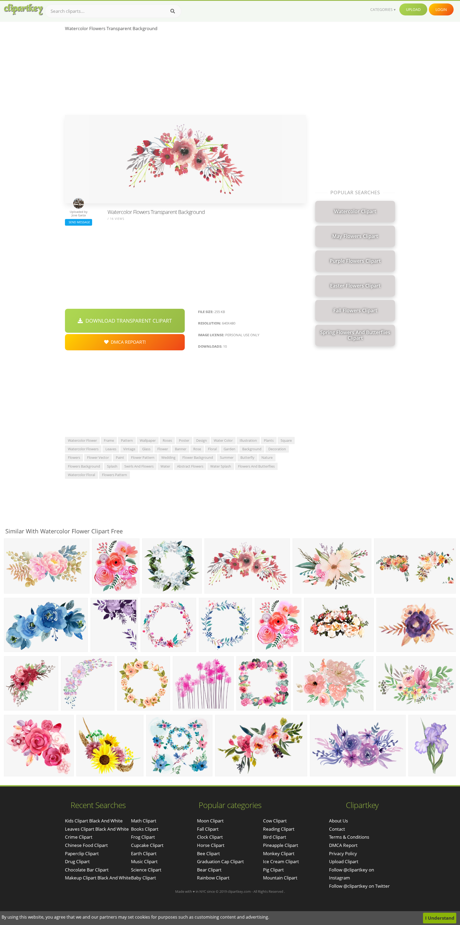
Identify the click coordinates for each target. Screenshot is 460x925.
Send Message (78, 222)
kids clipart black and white (94, 821)
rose (197, 449)
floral (212, 449)
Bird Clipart (274, 837)
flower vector (98, 457)
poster (184, 440)
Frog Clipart (143, 837)
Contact (337, 829)
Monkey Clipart (278, 853)
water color (223, 440)
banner (180, 449)
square (286, 440)
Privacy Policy (343, 853)
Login (441, 9)
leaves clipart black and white (97, 829)
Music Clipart (144, 861)
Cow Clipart (275, 821)
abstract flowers (190, 466)
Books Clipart (144, 829)
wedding (168, 457)
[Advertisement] (185, 75)
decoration (277, 449)
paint (120, 457)
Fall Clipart (208, 829)
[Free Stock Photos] (23, 9)
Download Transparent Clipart (127, 320)
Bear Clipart (209, 870)
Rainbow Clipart (213, 878)
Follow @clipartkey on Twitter (359, 886)
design (201, 440)
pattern (127, 440)
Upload (413, 9)
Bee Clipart (208, 853)
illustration (248, 440)
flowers (74, 457)
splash (112, 466)
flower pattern (142, 457)
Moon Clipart (210, 821)
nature (267, 457)
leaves (110, 449)
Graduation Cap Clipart (220, 861)
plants (269, 440)
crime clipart (78, 837)
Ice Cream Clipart (281, 861)
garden (229, 449)
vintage (129, 449)
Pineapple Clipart (280, 845)
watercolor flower (82, 440)
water (165, 466)
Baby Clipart (143, 878)
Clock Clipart (210, 837)
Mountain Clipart (280, 878)
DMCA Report (343, 845)
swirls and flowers (139, 466)
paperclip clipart (82, 853)
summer (226, 457)
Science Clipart (146, 870)
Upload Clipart (343, 861)
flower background (197, 457)
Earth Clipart (144, 853)
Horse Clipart (210, 845)
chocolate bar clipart (87, 870)
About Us (338, 821)
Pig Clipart (273, 870)
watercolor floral (81, 474)
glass (146, 449)
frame (109, 440)
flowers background (84, 466)
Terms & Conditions (349, 837)
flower (162, 449)
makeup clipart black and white (98, 878)
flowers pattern (114, 474)
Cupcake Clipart (147, 845)
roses (167, 440)
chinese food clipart (86, 845)
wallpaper (148, 440)
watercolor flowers (83, 449)
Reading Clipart (278, 829)
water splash (220, 466)
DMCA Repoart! (127, 342)
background (251, 449)
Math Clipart (143, 821)
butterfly (247, 457)
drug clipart (77, 861)
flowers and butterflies (256, 466)
